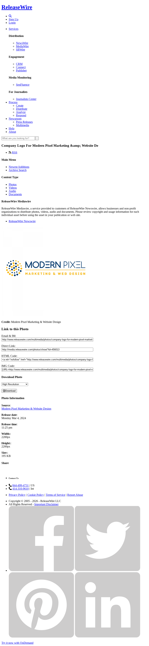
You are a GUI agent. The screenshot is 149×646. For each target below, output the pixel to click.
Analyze (21, 112)
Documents (15, 194)
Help (11, 128)
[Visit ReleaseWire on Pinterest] (41, 636)
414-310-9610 (20, 488)
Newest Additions (19, 166)
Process (13, 102)
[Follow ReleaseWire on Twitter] (107, 570)
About (12, 131)
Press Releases (24, 121)
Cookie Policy (35, 494)
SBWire (20, 49)
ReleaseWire (16, 7)
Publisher (21, 70)
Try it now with (17, 642)
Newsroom (15, 118)
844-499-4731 (20, 485)
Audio (12, 191)
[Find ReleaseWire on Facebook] (41, 570)
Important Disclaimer (46, 504)
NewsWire (22, 43)
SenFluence (22, 84)
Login (12, 22)
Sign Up (13, 19)
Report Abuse (75, 494)
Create (19, 105)
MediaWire (22, 46)
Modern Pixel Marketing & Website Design (26, 408)
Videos (13, 187)
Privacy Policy (17, 494)
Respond (21, 115)
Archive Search (18, 170)
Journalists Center (26, 99)
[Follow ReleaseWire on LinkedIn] (107, 636)
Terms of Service (55, 494)
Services (13, 28)
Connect (21, 67)
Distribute (21, 108)
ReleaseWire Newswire (22, 221)
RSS (14, 152)
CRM (19, 63)
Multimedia (22, 125)
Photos (13, 184)
